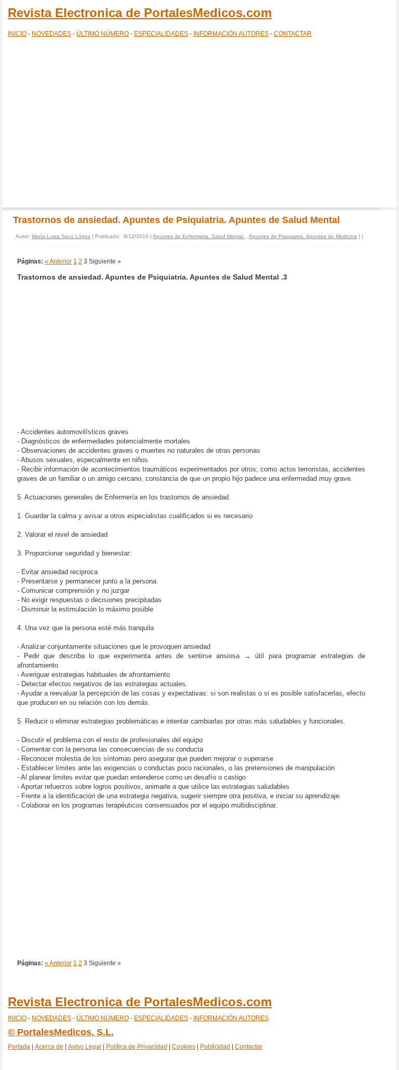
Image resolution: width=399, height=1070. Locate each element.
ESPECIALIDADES (161, 33)
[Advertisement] (199, 124)
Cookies (183, 1046)
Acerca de (49, 1046)
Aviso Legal (84, 1046)
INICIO (17, 33)
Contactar (248, 1046)
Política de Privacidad (136, 1046)
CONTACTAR (293, 33)
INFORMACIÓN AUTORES (231, 33)
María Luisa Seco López (61, 236)
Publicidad (215, 1046)
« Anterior (58, 261)
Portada (19, 1046)
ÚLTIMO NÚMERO (102, 33)
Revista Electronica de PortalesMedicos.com (140, 13)
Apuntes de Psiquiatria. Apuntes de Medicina (303, 236)
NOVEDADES (51, 33)
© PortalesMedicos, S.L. (61, 1032)
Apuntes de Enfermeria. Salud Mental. (199, 236)
